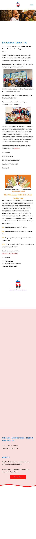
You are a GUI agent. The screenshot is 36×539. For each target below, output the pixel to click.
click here (17, 148)
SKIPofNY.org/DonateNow (10, 253)
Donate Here (18, 477)
